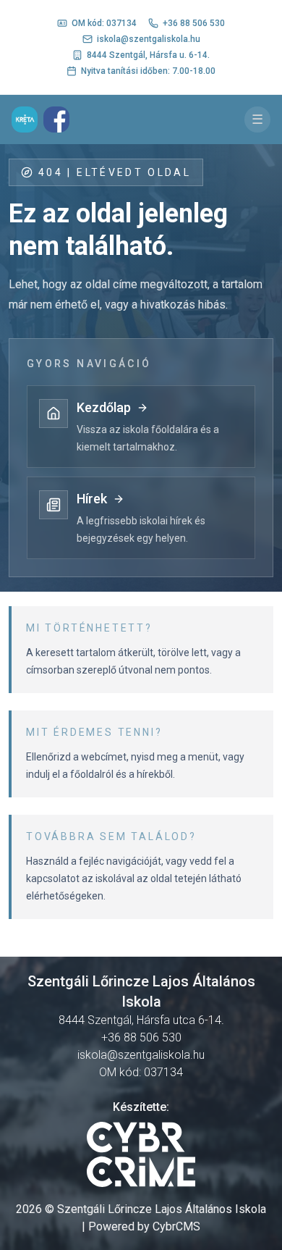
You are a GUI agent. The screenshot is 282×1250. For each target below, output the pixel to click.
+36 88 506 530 (194, 23)
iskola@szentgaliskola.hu (148, 39)
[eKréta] (25, 119)
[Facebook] (56, 119)
